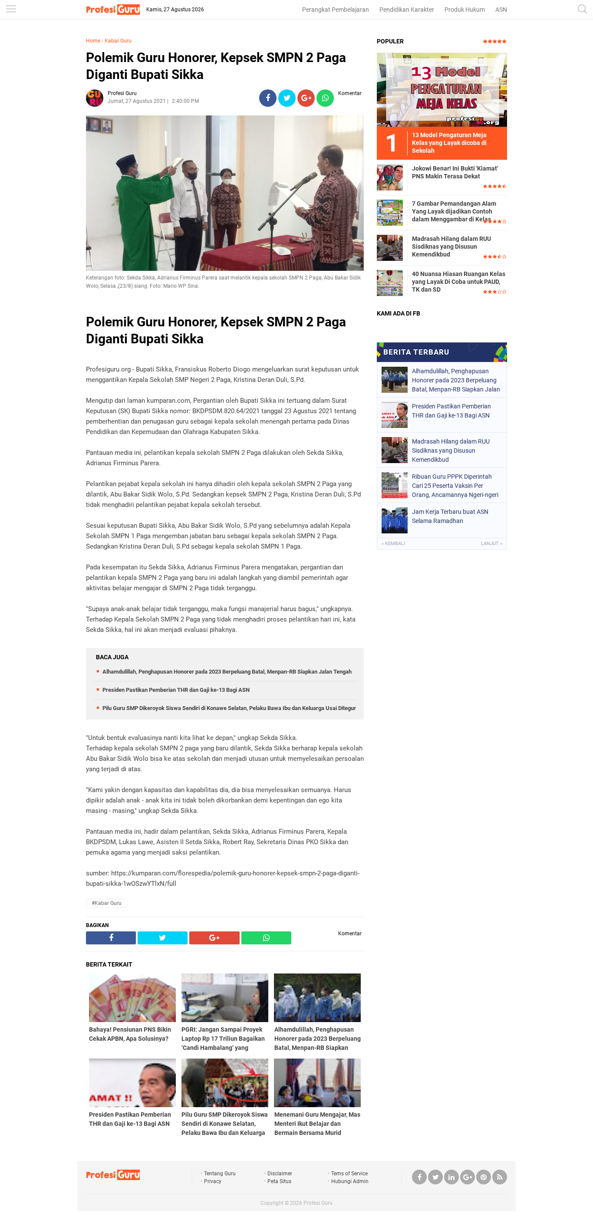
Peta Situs (279, 1181)
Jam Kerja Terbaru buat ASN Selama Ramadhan (450, 516)
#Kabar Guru (107, 903)
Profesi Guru (318, 1203)
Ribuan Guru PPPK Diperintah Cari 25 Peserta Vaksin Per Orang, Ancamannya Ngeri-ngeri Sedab (455, 485)
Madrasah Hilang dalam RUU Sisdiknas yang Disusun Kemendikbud (451, 246)
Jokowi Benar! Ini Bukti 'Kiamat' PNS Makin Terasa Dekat (455, 172)
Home (93, 41)
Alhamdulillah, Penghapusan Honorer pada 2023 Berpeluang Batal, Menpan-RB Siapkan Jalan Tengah (227, 671)
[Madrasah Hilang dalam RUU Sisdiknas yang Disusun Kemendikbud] (390, 247)
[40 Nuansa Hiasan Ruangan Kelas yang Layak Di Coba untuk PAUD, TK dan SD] (390, 282)
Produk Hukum (465, 9)
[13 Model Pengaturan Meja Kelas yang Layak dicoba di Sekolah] (442, 89)
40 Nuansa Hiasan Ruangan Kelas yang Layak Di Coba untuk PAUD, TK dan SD (458, 281)
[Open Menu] (11, 10)
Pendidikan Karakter (406, 9)
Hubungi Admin (350, 1181)
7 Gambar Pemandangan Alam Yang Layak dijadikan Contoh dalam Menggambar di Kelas (454, 211)
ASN (501, 9)
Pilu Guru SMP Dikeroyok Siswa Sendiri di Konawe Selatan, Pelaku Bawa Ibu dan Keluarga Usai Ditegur (229, 708)
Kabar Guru (118, 41)
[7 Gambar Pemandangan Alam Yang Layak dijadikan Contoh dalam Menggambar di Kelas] (390, 212)
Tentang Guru (220, 1174)
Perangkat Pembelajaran (335, 9)
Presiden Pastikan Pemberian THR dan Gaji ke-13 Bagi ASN (176, 690)
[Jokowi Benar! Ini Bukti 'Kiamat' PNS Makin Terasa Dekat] (390, 177)
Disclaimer (279, 1174)
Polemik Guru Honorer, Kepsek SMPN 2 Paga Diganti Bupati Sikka (216, 66)
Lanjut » (491, 543)
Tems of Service (349, 1174)
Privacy (212, 1181)
